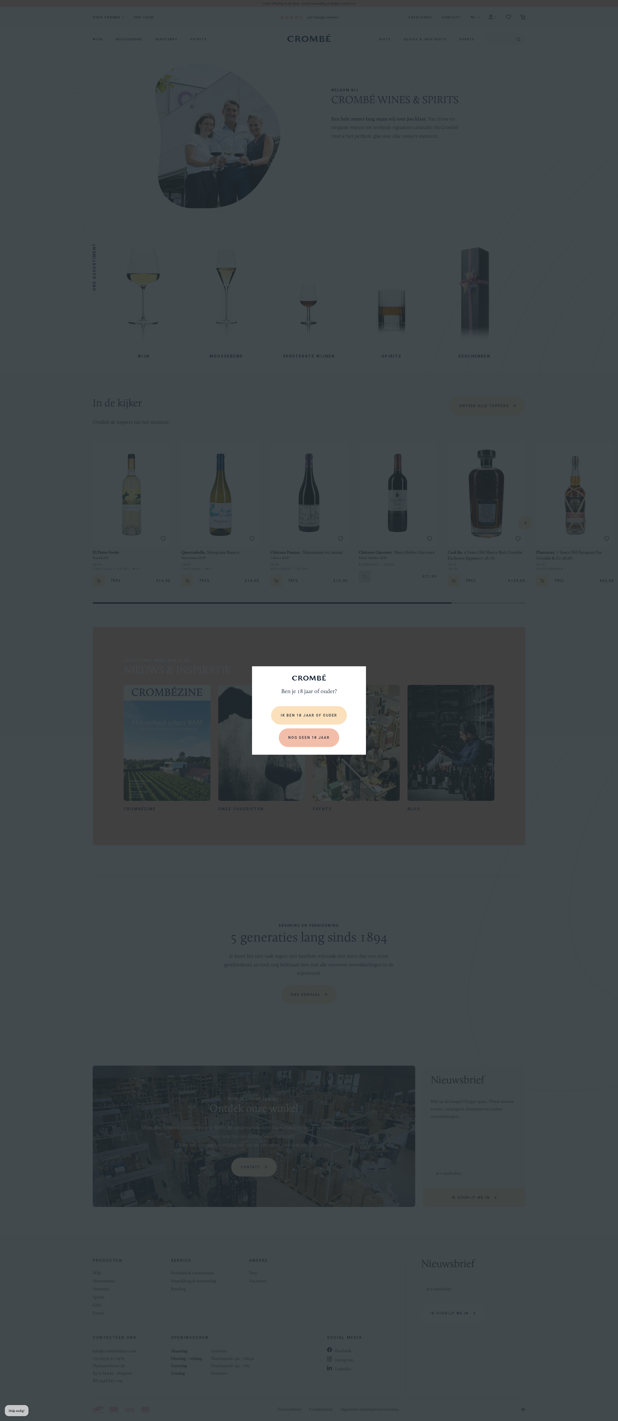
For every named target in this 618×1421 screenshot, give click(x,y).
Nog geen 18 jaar (309, 737)
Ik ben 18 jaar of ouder (309, 715)
